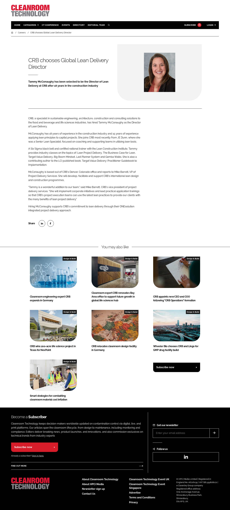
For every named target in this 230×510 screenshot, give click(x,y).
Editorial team (96, 25)
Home (17, 25)
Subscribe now (165, 367)
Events (66, 25)
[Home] (12, 32)
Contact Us (88, 493)
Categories (29, 25)
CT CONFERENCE (50, 25)
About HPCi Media (93, 484)
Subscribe (190, 25)
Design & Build (70, 259)
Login (210, 25)
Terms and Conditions (142, 497)
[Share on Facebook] (50, 223)
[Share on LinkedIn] (42, 223)
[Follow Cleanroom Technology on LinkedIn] (185, 457)
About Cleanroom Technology (100, 479)
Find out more (18, 466)
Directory (79, 25)
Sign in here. (38, 456)
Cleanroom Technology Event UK (149, 479)
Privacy (133, 502)
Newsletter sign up (93, 488)
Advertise (135, 492)
